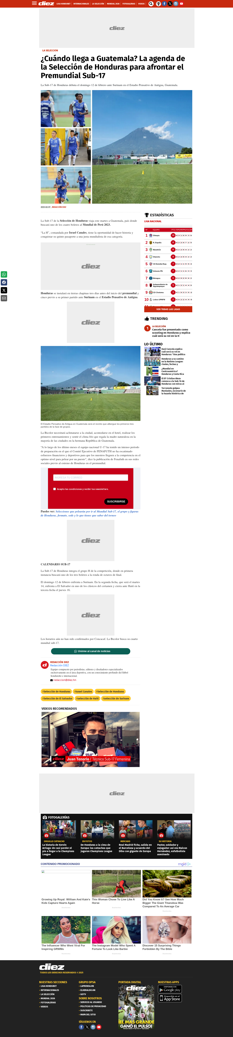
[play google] (176, 989)
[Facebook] (81, 1027)
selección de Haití (88, 698)
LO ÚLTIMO (153, 344)
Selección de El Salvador (58, 698)
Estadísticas (162, 215)
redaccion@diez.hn (64, 680)
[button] (4, 274)
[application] (91, 739)
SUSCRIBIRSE (116, 501)
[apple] (176, 998)
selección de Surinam (116, 698)
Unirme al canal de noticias (94, 651)
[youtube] (98, 1027)
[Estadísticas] (158, 3)
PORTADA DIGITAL (129, 982)
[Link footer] (52, 967)
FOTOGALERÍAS (58, 817)
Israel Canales (84, 691)
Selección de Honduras (57, 691)
